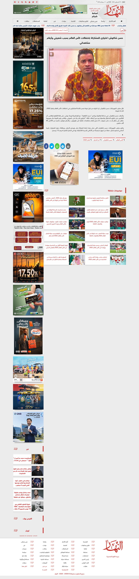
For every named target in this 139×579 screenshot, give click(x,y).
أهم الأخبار (112, 20)
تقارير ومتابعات (83, 20)
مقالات (27, 20)
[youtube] (29, 2)
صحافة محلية (65, 559)
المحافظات (36, 20)
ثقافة (45, 20)
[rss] (25, 2)
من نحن (44, 566)
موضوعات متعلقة (115, 190)
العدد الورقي (85, 562)
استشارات (85, 555)
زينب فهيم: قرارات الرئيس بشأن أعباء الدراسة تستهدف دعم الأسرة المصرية (48, 25)
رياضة (103, 20)
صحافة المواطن (64, 552)
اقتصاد (73, 20)
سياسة (24, 552)
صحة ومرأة (65, 555)
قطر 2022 (86, 139)
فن (55, 20)
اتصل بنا (44, 569)
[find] (22, 2)
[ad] (28, 43)
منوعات (24, 548)
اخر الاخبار (97, 139)
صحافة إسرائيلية (24, 559)
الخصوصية (65, 569)
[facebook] (36, 2)
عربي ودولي (93, 20)
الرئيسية (85, 541)
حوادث (64, 20)
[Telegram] (62, 146)
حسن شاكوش (108, 139)
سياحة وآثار (65, 566)
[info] (18, 2)
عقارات (85, 566)
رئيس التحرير (85, 559)
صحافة (85, 552)
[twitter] (33, 2)
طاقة (64, 562)
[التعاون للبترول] (28, 207)
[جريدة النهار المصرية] (50, 9)
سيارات (24, 562)
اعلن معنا (24, 566)
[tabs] (14, 2)
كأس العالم (120, 139)
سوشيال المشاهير (45, 555)
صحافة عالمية (45, 559)
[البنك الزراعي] (105, 164)
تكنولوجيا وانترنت (44, 552)
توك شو (24, 555)
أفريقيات (44, 562)
